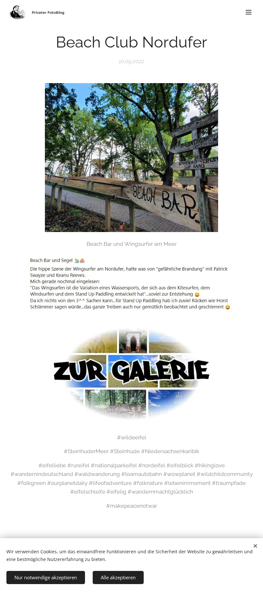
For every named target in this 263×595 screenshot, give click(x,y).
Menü (248, 11)
